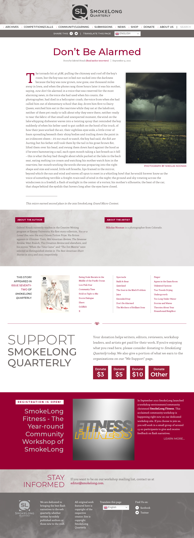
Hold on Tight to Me (88, 293)
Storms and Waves (163, 303)
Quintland (121, 285)
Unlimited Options (163, 285)
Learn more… (174, 438)
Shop (134, 27)
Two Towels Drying (163, 290)
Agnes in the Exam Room (166, 281)
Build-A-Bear (122, 281)
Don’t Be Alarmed (125, 303)
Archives (11, 27)
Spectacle (121, 277)
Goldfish (83, 306)
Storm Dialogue (86, 298)
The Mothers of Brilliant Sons (130, 307)
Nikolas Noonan (115, 227)
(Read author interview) (97, 60)
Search (185, 27)
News (121, 27)
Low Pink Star (85, 284)
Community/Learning (73, 27)
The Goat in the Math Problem (131, 290)
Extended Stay (123, 298)
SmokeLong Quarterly (97, 12)
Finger (157, 277)
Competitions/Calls (38, 27)
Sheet (82, 302)
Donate (149, 27)
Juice (118, 294)
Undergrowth (160, 294)
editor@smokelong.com (87, 483)
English (124, 33)
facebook (145, 507)
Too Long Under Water (165, 298)
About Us (166, 27)
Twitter (144, 512)
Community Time (87, 289)
